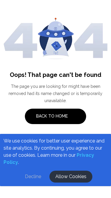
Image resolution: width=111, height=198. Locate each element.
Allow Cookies (70, 176)
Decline (33, 176)
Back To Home (52, 116)
